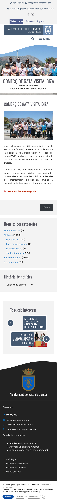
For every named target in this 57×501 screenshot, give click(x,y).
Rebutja (20, 497)
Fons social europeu (16, 244)
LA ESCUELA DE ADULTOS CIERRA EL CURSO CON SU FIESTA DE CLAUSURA (23, 339)
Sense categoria (39, 88)
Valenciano (16, 21)
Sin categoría (11, 262)
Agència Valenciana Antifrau (24, 446)
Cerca (46, 207)
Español (30, 21)
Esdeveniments (12, 230)
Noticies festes (14, 248)
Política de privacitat (17, 463)
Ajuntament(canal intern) (22, 443)
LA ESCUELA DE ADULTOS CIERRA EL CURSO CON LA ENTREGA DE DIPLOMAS (34, 323)
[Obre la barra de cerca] (33, 39)
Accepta (8, 497)
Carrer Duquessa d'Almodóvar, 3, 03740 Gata (32, 8)
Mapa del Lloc (13, 471)
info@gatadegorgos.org (39, 2)
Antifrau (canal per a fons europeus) (28, 450)
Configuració (33, 497)
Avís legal (11, 459)
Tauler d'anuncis (15, 253)
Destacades (12, 239)
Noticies (25, 88)
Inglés (40, 21)
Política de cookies (16, 467)
